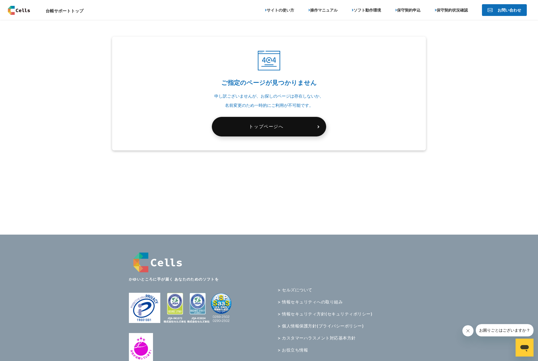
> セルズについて (295, 289)
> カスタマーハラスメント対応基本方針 (317, 338)
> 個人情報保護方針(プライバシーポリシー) (321, 326)
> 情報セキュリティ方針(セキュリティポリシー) (325, 314)
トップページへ (266, 126)
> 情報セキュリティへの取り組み (310, 302)
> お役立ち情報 (293, 350)
